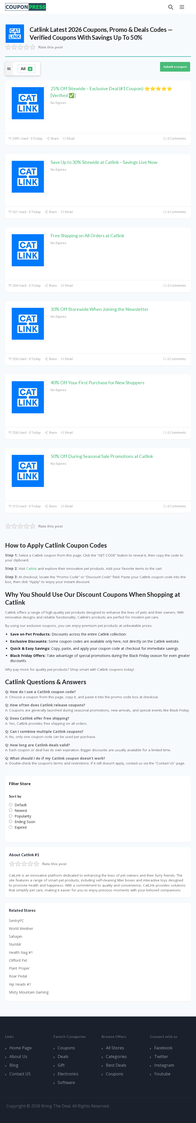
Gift (61, 1065)
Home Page (20, 1048)
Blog (13, 1065)
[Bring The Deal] (25, 6)
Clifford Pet (18, 960)
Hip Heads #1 (20, 984)
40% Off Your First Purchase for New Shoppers (97, 382)
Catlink (31, 568)
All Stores (115, 1048)
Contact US (20, 1074)
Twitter (161, 1056)
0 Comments (176, 138)
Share (54, 138)
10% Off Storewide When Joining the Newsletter (100, 309)
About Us (18, 1056)
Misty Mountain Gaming (28, 992)
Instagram (164, 1065)
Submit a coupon (175, 67)
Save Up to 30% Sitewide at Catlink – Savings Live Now (104, 162)
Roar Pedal (18, 976)
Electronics (68, 1074)
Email (70, 138)
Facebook (163, 1048)
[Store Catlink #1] (15, 33)
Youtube (162, 1074)
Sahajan (15, 936)
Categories (116, 1056)
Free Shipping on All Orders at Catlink (87, 235)
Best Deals (116, 1065)
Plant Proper (19, 968)
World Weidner (21, 928)
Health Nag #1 (21, 952)
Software (66, 1082)
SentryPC (16, 920)
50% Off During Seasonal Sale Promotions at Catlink (102, 456)
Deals (63, 1056)
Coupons (66, 1048)
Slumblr (15, 944)
